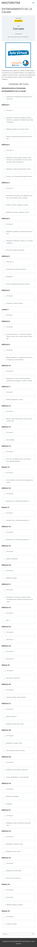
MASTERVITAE (11, 2)
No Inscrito (18, 20)
